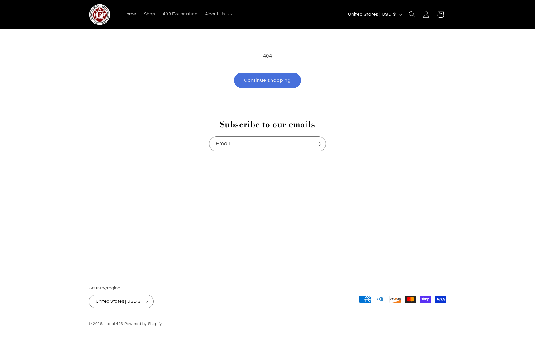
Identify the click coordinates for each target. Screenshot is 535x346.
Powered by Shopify (143, 324)
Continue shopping (267, 80)
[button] (217, 14)
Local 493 (114, 324)
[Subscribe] (318, 143)
